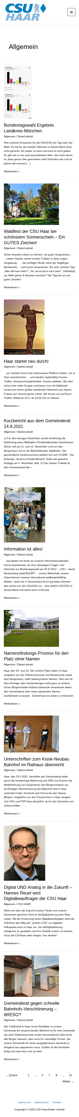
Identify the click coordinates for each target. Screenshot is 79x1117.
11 (70, 1075)
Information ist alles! (23, 549)
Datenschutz (41, 1102)
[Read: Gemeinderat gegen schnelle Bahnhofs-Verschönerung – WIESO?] (31, 976)
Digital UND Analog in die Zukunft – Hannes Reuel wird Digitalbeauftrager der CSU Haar (38, 893)
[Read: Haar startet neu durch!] (24, 327)
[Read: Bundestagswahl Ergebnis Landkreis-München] (18, 90)
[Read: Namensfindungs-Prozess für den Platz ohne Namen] (31, 628)
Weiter (68, 1081)
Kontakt (56, 1102)
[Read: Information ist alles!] (24, 514)
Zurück (11, 1075)
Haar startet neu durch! (26, 361)
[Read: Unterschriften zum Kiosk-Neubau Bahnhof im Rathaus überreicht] (31, 734)
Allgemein (9, 136)
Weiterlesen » (12, 171)
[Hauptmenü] (71, 12)
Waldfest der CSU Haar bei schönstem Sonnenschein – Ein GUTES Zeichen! (34, 237)
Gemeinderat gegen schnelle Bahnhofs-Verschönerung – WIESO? (31, 1009)
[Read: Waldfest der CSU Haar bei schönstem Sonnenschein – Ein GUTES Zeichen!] (31, 204)
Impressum (24, 1102)
